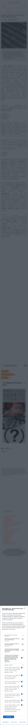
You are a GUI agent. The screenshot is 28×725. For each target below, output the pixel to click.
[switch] (22, 639)
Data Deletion (5, 722)
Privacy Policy (22, 722)
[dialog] (14, 665)
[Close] (25, 608)
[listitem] (14, 635)
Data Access (14, 722)
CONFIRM (8, 716)
